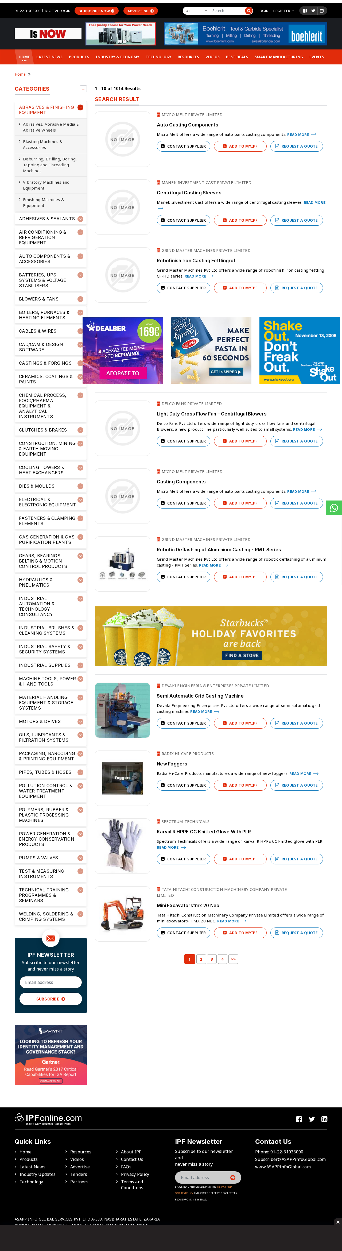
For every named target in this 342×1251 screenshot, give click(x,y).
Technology (158, 56)
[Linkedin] (322, 11)
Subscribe (48, 999)
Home (24, 56)
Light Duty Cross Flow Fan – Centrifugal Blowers (212, 414)
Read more (298, 134)
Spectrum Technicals (184, 821)
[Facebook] (305, 11)
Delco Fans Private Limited (191, 403)
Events (316, 56)
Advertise (138, 11)
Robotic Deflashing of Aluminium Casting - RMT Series (219, 549)
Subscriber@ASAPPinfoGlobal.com (290, 1159)
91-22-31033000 (27, 10)
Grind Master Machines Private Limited (205, 250)
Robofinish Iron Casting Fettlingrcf (196, 260)
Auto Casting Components (187, 125)
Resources (188, 56)
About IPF (131, 1152)
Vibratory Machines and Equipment (46, 185)
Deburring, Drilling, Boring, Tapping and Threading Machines (50, 164)
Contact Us (132, 1159)
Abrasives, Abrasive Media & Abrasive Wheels (51, 127)
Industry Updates (38, 1174)
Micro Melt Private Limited (191, 114)
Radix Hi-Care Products (187, 753)
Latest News (49, 56)
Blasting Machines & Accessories (43, 144)
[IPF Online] (48, 33)
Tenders (78, 1174)
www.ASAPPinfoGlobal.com (283, 1167)
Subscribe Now (94, 11)
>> (233, 959)
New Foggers (172, 764)
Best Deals (237, 56)
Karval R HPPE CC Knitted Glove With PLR (204, 831)
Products (79, 56)
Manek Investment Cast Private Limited (205, 182)
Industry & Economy (117, 56)
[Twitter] (313, 11)
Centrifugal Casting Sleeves (189, 192)
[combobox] (197, 11)
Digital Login (58, 10)
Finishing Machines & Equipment (43, 202)
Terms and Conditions (132, 1185)
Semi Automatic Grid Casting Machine (200, 696)
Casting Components (181, 481)
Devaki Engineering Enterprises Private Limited (214, 685)
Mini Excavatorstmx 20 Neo (188, 905)
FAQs (126, 1167)
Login (263, 10)
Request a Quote (299, 146)
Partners (79, 1182)
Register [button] (281, 10)
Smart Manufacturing (279, 56)
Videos (212, 56)
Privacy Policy (135, 1174)
